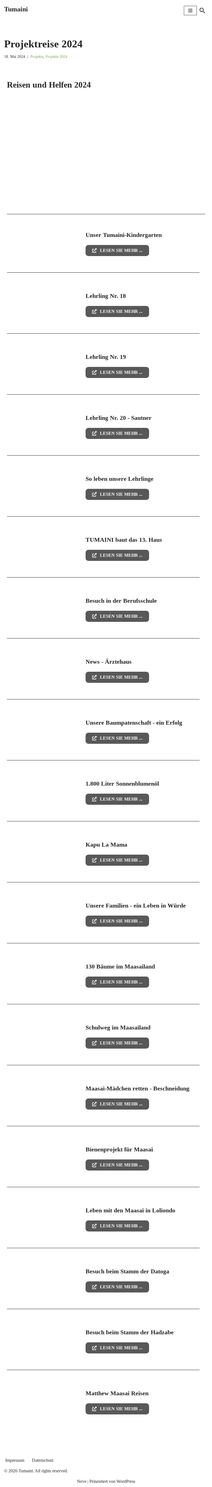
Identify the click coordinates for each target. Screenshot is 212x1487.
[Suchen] (202, 10)
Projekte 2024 (56, 56)
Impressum (14, 1460)
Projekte (36, 56)
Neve (81, 1481)
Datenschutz (43, 1460)
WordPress (125, 1481)
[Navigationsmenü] (190, 10)
